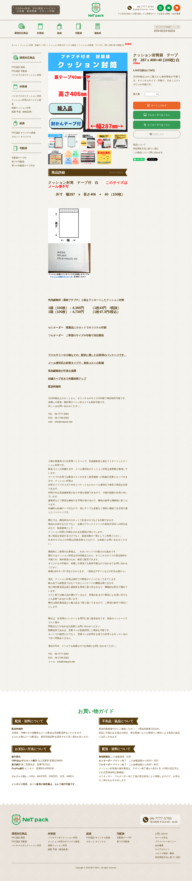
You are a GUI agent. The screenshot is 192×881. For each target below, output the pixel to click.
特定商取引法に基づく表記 (145, 148)
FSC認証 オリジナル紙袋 (23, 132)
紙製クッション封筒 (21, 108)
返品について (139, 144)
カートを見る (177, 7)
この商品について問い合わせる (148, 152)
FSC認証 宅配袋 (19, 71)
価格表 (97, 33)
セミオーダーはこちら (156, 125)
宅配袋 (163, 31)
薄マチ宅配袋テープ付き (23, 165)
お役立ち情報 (164, 14)
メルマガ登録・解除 (164, 853)
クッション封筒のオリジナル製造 (62, 45)
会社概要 (176, 14)
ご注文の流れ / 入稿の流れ (131, 14)
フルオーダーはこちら (156, 115)
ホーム (14, 45)
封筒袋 (171, 31)
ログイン (160, 7)
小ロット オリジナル (21, 136)
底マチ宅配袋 (18, 161)
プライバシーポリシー (165, 841)
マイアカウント (162, 849)
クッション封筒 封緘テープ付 (33, 45)
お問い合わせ (168, 7)
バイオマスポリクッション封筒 (26, 75)
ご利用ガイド (150, 14)
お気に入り (158, 134)
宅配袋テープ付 (19, 157)
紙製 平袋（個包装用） (22, 112)
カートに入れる (157, 105)
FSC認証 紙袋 (18, 67)
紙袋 (157, 31)
